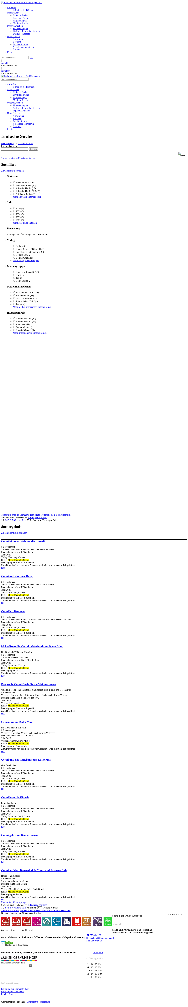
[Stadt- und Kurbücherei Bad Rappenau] (20, 2)
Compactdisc (22, 281)
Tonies (19, 278)
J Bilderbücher (22, 295)
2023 (18, 217)
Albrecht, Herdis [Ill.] (26, 191)
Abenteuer (21, 324)
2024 (18, 214)
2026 (18, 208)
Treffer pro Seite (50, 520)
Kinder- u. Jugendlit (25, 272)
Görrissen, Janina (24, 194)
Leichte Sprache (8, 994)
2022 (18, 220)
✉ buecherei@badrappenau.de (100, 938)
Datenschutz (32, 1002)
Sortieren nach (8, 517)
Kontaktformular (94, 940)
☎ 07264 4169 (93, 935)
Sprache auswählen (10, 65)
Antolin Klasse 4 (23, 318)
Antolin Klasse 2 (23, 321)
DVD (18, 275)
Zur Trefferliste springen (12, 170)
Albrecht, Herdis (23, 188)
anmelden (5, 63)
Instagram (98, 952)
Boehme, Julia (22, 182)
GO (31, 57)
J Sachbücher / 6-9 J (25, 301)
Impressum (45, 1002)
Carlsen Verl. (22, 255)
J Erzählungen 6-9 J (25, 292)
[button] (182, 154)
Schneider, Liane (23, 185)
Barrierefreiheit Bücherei (12, 991)
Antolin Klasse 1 (23, 330)
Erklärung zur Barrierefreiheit (14, 989)
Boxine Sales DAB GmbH (28, 249)
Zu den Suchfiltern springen (14, 533)
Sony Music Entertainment (28, 252)
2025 (18, 211)
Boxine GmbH (23, 258)
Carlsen (19, 246)
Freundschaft (22, 327)
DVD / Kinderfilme (25, 298)
